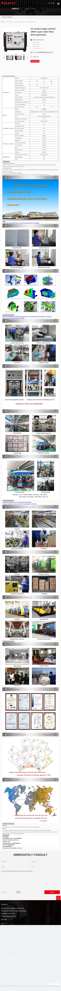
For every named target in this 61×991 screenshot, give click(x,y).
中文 (53, 3)
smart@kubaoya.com (45, 52)
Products (9, 22)
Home (4, 22)
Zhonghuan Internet (6, 990)
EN (49, 3)
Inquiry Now (35, 61)
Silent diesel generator (19, 22)
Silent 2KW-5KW (30, 22)
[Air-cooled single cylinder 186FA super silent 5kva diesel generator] (10, 57)
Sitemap (47, 987)
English (55, 990)
